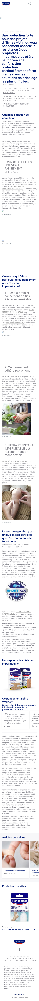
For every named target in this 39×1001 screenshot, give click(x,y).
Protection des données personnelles (19, 958)
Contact (12, 956)
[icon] (19, 950)
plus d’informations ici (14, 323)
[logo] (6, 3)
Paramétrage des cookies (28, 960)
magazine (5, 32)
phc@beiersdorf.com (10, 823)
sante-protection (16, 32)
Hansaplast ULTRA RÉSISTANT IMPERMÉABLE (15, 188)
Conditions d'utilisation (10, 960)
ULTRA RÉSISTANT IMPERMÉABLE (18, 311)
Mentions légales (23, 956)
